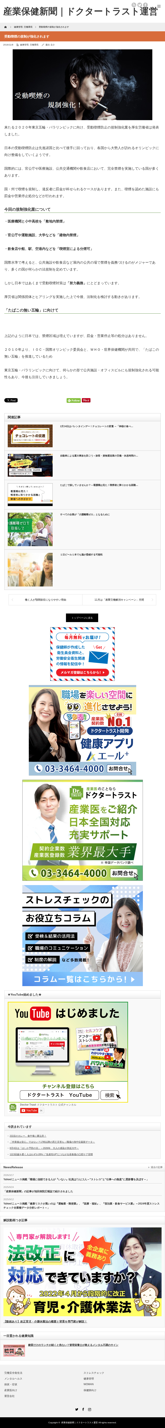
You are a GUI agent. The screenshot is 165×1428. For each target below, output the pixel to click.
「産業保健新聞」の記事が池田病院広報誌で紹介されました (38, 1191)
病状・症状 (10, 1384)
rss (133, 5)
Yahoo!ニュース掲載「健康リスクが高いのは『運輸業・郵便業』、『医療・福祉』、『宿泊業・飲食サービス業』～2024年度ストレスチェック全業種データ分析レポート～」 (81, 1205)
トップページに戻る (82, 618)
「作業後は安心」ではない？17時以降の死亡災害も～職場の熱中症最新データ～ (52, 1142)
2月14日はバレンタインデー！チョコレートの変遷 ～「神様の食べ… (96, 426)
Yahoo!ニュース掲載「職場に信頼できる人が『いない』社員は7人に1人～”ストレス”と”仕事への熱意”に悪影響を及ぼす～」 (76, 1179)
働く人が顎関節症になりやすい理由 (45, 599)
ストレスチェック (94, 1372)
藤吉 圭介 (50, 45)
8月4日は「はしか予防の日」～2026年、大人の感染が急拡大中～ (44, 1148)
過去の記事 (157, 1167)
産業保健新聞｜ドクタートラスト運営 (79, 1422)
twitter (139, 5)
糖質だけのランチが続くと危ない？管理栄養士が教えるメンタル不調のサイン (73, 1344)
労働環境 (34, 45)
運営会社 (9, 1396)
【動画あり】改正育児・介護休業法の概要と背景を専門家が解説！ (45, 1321)
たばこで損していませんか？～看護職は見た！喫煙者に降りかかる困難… (99, 485)
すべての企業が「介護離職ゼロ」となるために (85, 514)
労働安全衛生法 (13, 1372)
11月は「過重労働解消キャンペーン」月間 (119, 599)
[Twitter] (76, 1408)
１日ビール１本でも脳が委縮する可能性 (81, 554)
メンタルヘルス (13, 1378)
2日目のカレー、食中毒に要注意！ (28, 1136)
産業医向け (10, 1390)
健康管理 (24, 45)
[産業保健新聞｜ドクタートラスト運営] (80, 11)
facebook (145, 5)
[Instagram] (89, 1408)
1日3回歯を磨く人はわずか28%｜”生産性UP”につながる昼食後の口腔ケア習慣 (51, 1154)
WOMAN (89, 1384)
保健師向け (90, 1390)
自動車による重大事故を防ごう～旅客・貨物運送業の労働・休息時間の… (99, 455)
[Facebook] (82, 1408)
